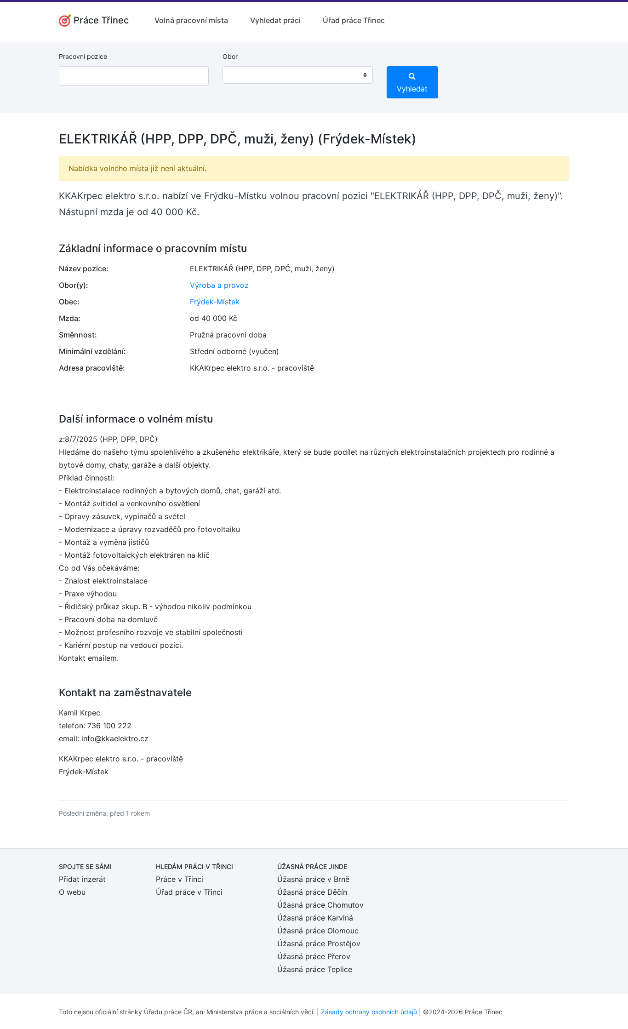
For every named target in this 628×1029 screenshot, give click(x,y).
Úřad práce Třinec (354, 20)
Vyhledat (412, 88)
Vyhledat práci (275, 20)
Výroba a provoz (219, 285)
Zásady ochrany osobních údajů (369, 1012)
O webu (72, 892)
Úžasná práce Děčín (312, 892)
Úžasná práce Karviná (315, 917)
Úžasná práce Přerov (313, 956)
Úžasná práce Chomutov (320, 904)
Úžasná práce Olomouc (318, 930)
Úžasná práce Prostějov (318, 943)
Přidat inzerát (82, 879)
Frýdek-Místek (215, 301)
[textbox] (241, 75)
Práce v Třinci (179, 879)
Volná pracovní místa (191, 20)
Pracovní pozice (83, 56)
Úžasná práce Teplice (314, 969)
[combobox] (297, 75)
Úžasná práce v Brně (313, 879)
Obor (230, 56)
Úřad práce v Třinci (189, 892)
